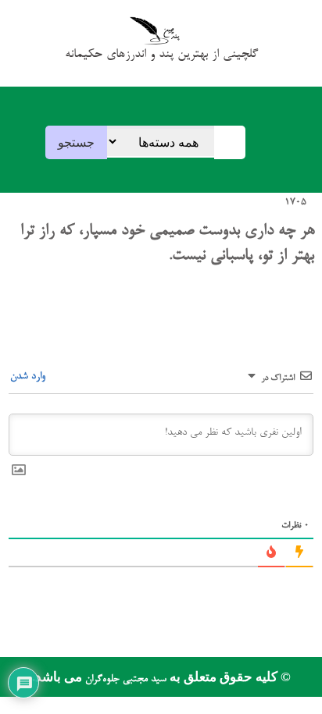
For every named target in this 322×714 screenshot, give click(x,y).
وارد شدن (29, 376)
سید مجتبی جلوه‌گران (124, 679)
